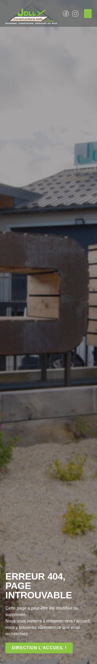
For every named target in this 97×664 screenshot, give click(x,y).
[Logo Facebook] (66, 13)
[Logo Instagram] (75, 13)
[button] (88, 13)
